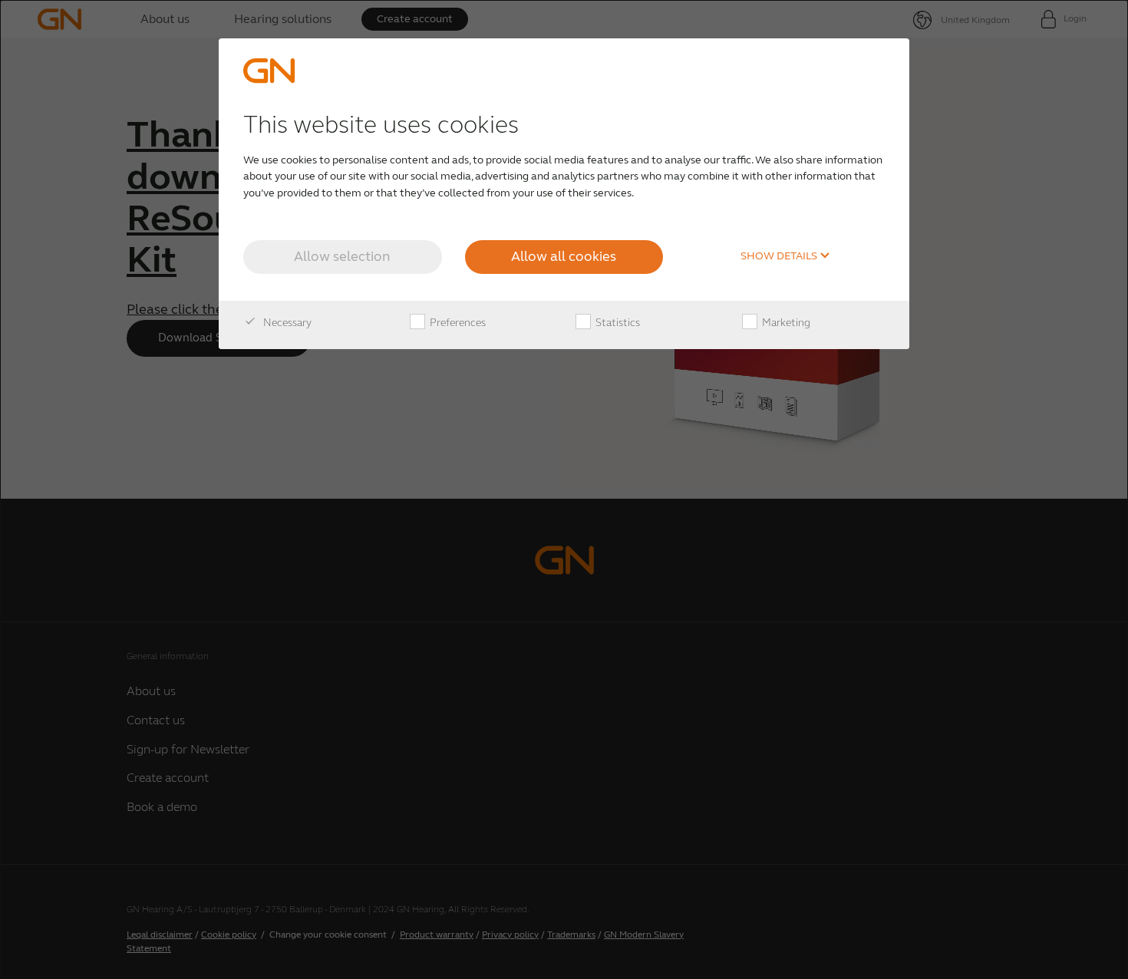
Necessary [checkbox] (286, 322)
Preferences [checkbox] (456, 322)
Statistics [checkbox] (616, 322)
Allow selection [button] (342, 256)
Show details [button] (780, 256)
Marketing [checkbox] (785, 322)
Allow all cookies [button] (563, 256)
